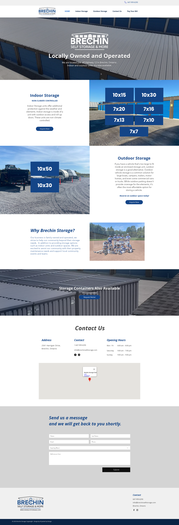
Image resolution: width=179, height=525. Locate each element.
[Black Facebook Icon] (134, 510)
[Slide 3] (89, 75)
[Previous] (11, 48)
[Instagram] (79, 355)
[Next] (168, 48)
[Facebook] (75, 355)
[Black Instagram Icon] (137, 510)
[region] (119, 95)
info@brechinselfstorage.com (144, 502)
